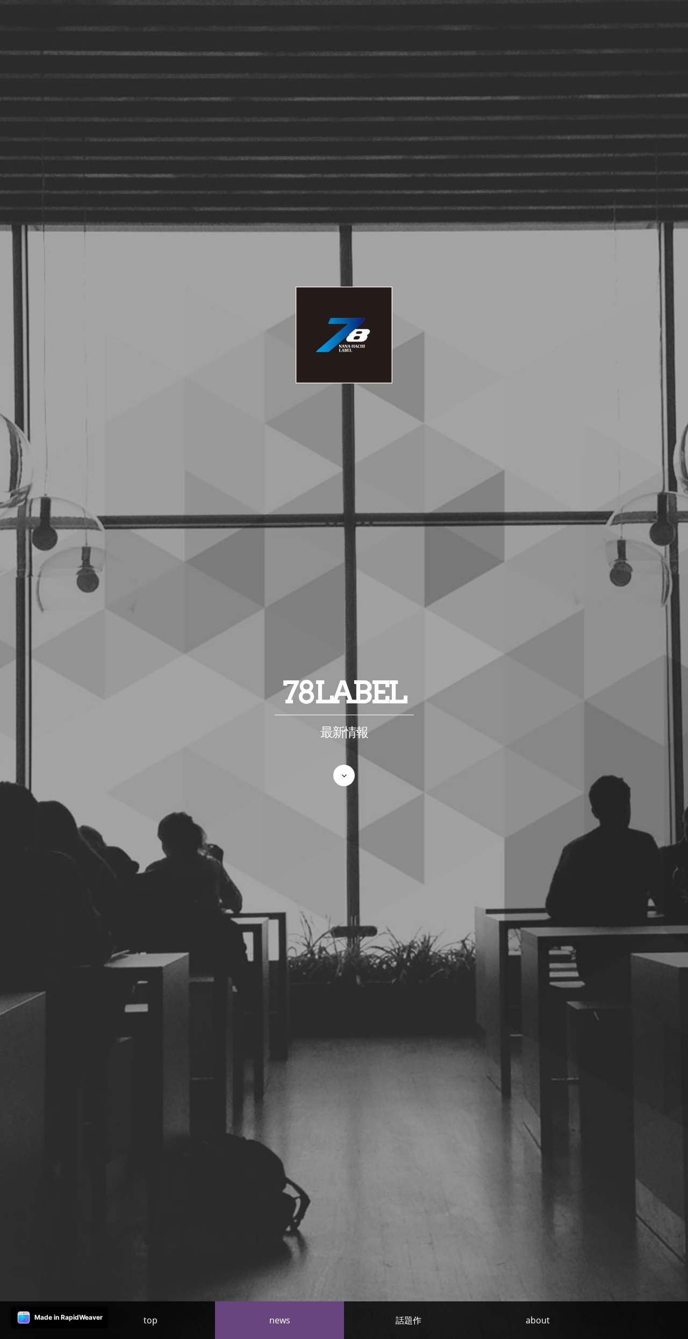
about (538, 1320)
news (279, 1320)
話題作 (408, 1320)
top (150, 1320)
